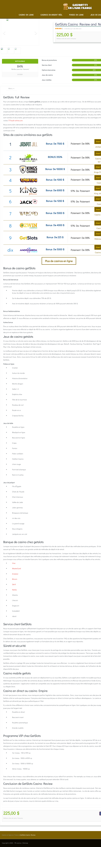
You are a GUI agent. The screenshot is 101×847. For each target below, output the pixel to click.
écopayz (15, 574)
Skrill (14, 584)
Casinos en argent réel (51, 14)
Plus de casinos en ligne (59, 261)
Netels (14, 590)
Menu (10, 88)
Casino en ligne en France (10, 835)
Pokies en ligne (76, 14)
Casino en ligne (26, 14)
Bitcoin (14, 579)
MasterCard (16, 568)
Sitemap (25, 843)
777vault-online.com (15, 120)
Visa (13, 563)
